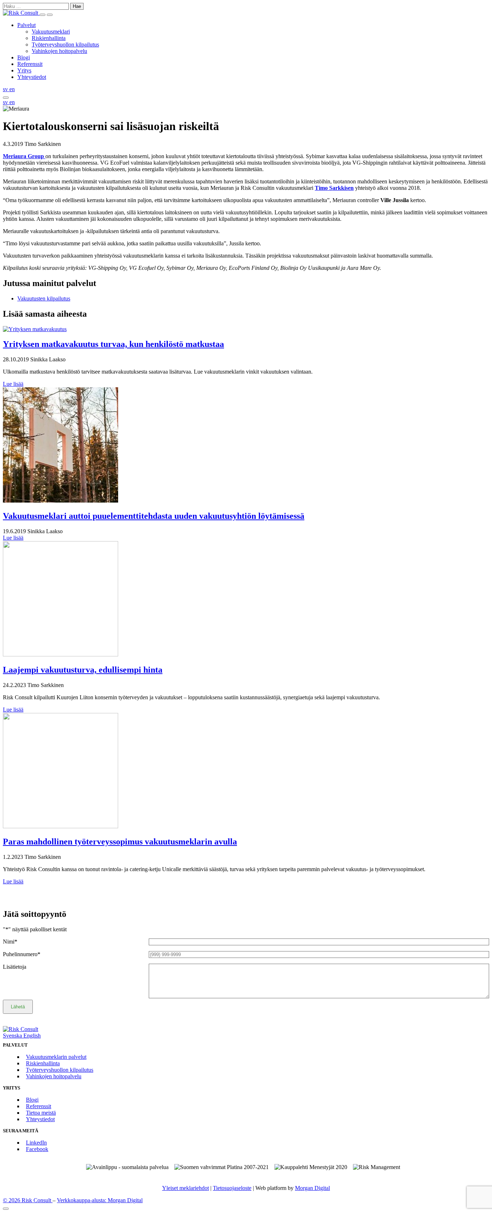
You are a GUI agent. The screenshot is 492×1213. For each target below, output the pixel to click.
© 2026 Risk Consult (28, 1200)
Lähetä (18, 1006)
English (32, 1036)
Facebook (37, 1149)
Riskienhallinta (49, 38)
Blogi (23, 57)
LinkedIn (36, 1143)
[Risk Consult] (21, 13)
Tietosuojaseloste (232, 1188)
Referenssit (30, 64)
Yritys (24, 70)
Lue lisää (13, 384)
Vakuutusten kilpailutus (43, 298)
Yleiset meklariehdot (185, 1188)
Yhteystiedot (31, 77)
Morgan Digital (312, 1188)
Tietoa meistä (41, 1113)
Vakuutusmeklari (51, 31)
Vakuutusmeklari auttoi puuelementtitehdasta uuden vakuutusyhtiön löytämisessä (153, 516)
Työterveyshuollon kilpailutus (65, 44)
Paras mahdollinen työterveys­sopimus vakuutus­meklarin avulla (120, 841)
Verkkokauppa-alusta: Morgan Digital (100, 1200)
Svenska (13, 1036)
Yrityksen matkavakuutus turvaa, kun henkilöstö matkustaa (113, 344)
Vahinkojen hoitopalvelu (59, 51)
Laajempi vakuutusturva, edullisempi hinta (82, 669)
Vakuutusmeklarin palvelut (56, 1057)
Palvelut (26, 25)
